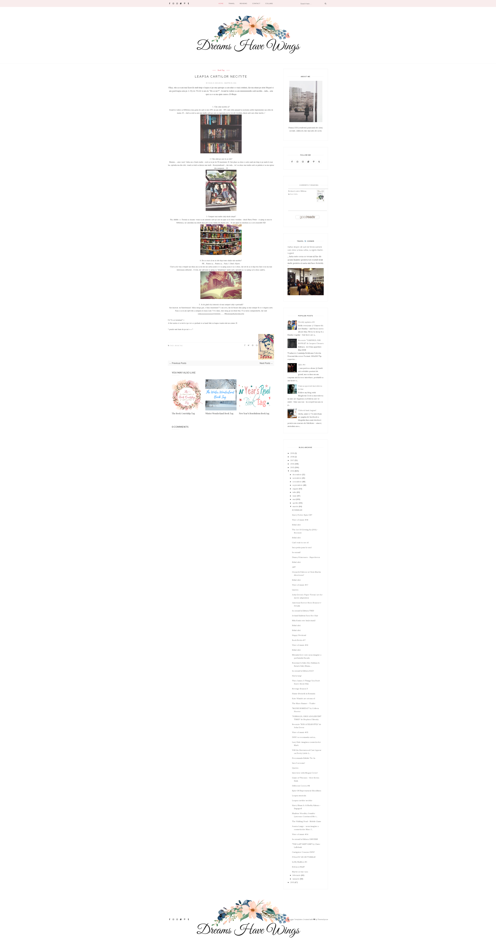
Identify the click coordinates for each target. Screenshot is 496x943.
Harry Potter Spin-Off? (302, 515)
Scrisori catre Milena (297, 191)
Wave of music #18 (300, 520)
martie (295, 506)
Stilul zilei (296, 525)
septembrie (298, 485)
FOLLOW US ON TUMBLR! (304, 857)
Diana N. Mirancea (215, 83)
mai (294, 499)
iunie (295, 496)
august (295, 489)
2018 (292, 457)
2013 (292, 882)
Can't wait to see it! (300, 542)
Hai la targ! (296, 676)
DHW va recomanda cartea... (304, 737)
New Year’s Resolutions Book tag (254, 413)
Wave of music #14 (300, 834)
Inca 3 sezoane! (298, 763)
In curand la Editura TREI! (303, 611)
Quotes (295, 590)
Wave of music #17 (300, 585)
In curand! (296, 552)
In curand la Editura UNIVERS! (305, 839)
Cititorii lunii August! (307, 410)
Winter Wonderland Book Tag (219, 413)
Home (221, 3)
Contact (256, 3)
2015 (292, 467)
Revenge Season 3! (300, 689)
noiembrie (297, 478)
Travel (231, 3)
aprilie (295, 503)
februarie (297, 875)
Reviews (243, 3)
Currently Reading (309, 185)
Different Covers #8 (301, 786)
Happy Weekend (299, 635)
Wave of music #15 (300, 732)
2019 (292, 453)
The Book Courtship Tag (183, 413)
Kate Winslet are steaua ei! (303, 698)
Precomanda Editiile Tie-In (303, 758)
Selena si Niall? (298, 867)
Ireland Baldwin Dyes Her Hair (305, 615)
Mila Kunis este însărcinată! (303, 620)
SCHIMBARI (297, 510)
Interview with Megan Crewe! (305, 773)
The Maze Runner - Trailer (303, 703)
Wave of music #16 (300, 645)
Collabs (269, 3)
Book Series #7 (298, 640)
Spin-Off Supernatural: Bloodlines (306, 791)
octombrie (297, 481)
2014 (292, 471)
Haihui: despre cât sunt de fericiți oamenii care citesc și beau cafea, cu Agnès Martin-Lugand (305, 250)
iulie (294, 492)
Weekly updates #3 (306, 322)
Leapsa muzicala (299, 795)
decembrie (297, 474)
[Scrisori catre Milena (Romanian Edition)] (320, 201)
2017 (292, 460)
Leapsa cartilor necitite (302, 800)
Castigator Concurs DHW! (303, 852)
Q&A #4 (301, 365)
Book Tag (221, 70)
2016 (292, 464)
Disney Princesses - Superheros (306, 557)
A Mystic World (194, 90)
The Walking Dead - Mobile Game (306, 821)
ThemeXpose (323, 919)
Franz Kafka (294, 194)
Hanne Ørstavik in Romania (303, 693)
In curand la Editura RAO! (303, 671)
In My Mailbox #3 (299, 862)
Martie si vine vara (300, 872)
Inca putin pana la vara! (302, 547)
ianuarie (296, 879)
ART (294, 567)
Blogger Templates (295, 919)
